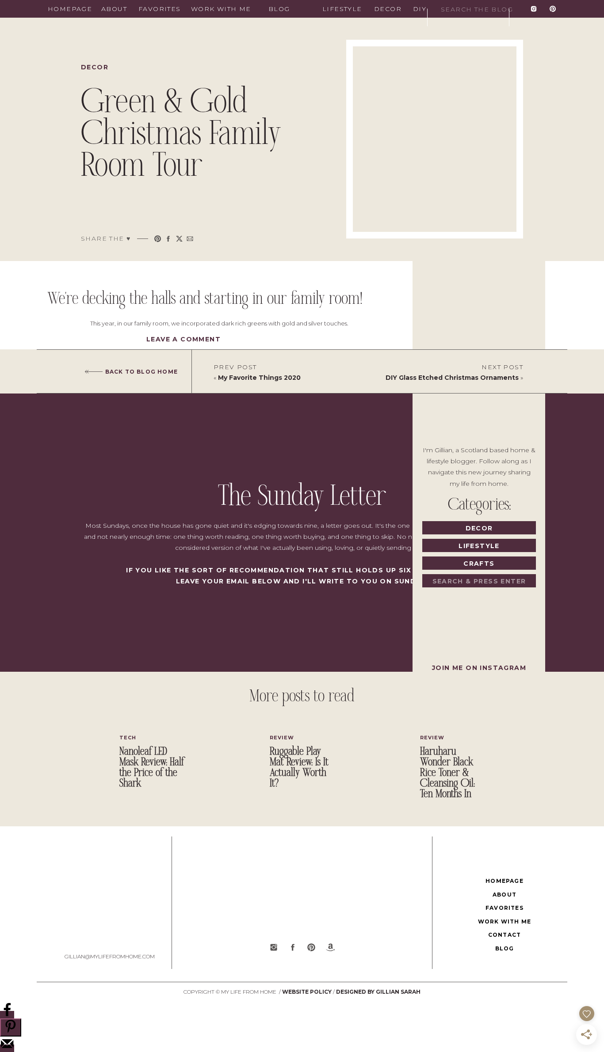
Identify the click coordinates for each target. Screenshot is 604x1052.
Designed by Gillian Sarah (378, 991)
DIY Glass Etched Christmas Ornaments (452, 378)
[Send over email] (7, 1048)
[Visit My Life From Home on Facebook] (292, 947)
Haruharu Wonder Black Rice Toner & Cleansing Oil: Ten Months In (447, 773)
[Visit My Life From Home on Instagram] (533, 8)
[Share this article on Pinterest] (157, 238)
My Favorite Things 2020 (259, 378)
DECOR (94, 67)
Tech (127, 737)
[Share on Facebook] (7, 1014)
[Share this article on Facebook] (168, 238)
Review (282, 737)
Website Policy (307, 991)
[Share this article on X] (179, 238)
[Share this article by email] (190, 238)
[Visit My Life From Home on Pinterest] (552, 8)
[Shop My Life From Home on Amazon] (330, 947)
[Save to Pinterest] (10, 1027)
